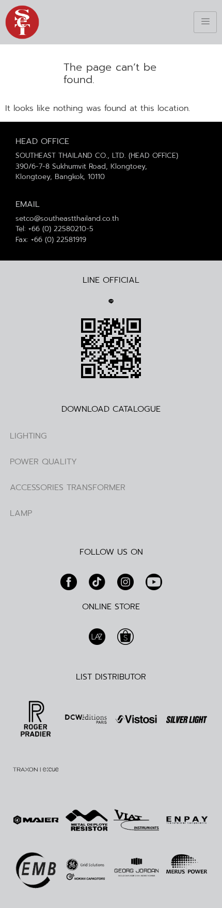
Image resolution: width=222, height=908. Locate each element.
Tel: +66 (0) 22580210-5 (54, 228)
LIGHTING (28, 436)
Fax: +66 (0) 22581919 (50, 239)
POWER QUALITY (43, 462)
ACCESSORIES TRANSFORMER (67, 487)
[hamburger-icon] (205, 22)
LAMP (21, 513)
